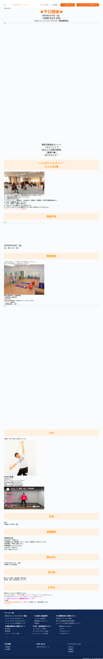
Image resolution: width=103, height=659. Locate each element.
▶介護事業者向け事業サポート (66, 616)
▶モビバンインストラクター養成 (16, 616)
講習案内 (70, 649)
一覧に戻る (7, 603)
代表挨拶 (7, 647)
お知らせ (70, 647)
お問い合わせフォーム (43, 647)
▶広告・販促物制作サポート (42, 626)
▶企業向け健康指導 (40, 616)
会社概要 (7, 649)
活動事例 (70, 651)
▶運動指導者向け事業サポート (15, 626)
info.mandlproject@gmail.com (13, 602)
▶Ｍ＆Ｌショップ (65, 626)
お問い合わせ (41, 644)
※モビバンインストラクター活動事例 (15, 208)
